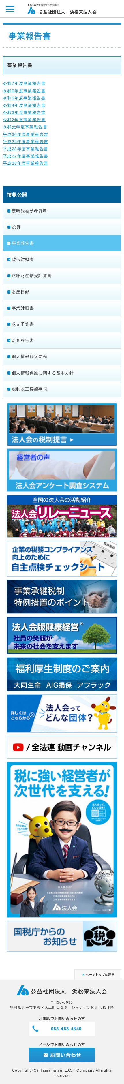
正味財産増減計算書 (32, 275)
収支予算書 (23, 324)
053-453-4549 (66, 1028)
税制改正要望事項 (29, 389)
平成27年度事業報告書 (25, 156)
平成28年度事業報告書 (25, 148)
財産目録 (21, 292)
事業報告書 (23, 243)
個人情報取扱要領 (29, 356)
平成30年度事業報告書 (25, 134)
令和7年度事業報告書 (24, 83)
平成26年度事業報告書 (25, 163)
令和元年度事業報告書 (25, 127)
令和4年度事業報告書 (24, 105)
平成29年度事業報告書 (25, 141)
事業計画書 (23, 308)
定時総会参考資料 (29, 210)
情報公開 (17, 194)
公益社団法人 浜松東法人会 (68, 12)
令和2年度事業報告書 (24, 119)
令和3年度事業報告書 (24, 112)
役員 (16, 227)
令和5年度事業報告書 (24, 98)
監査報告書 (23, 340)
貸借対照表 (23, 259)
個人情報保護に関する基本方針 (43, 373)
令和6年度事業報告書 (24, 91)
